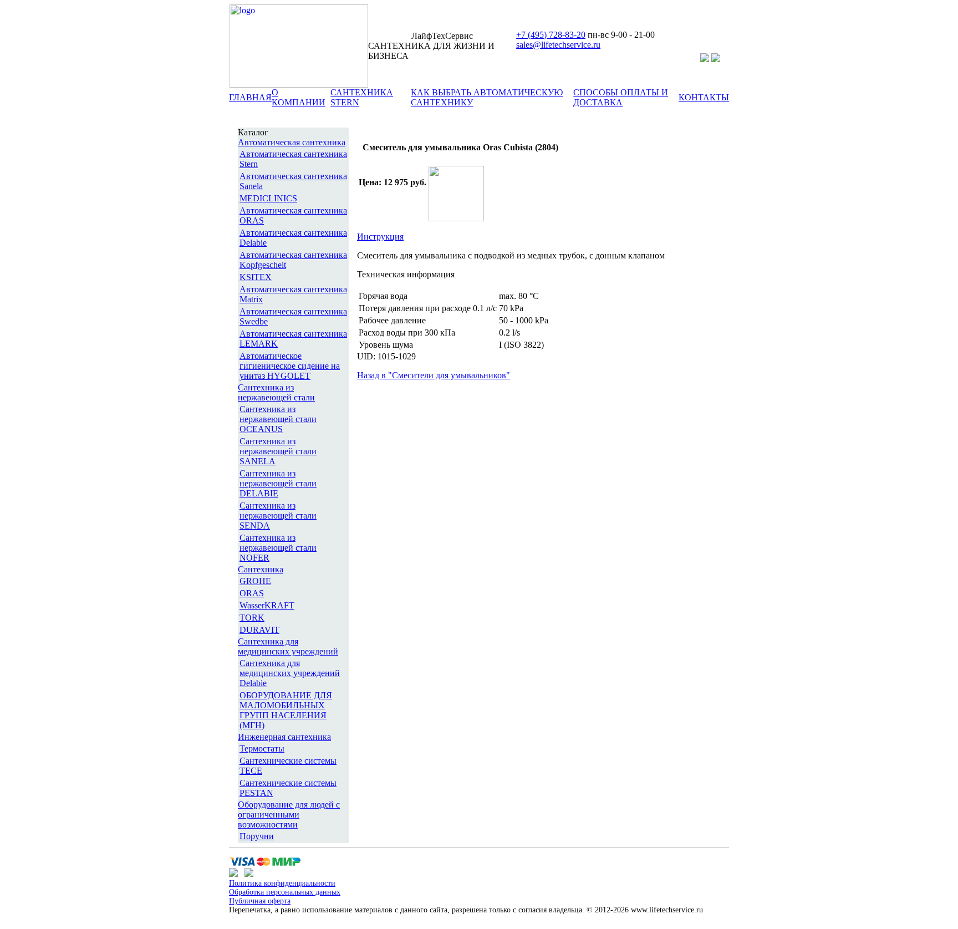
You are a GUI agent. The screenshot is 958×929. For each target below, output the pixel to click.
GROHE (255, 581)
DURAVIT (259, 629)
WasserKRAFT (267, 605)
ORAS (252, 593)
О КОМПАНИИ (298, 97)
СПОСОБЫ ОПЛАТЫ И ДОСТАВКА (620, 97)
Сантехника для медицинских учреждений (288, 646)
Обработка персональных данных (284, 892)
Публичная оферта (260, 901)
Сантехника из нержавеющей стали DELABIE (278, 483)
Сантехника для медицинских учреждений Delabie (290, 673)
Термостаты (262, 748)
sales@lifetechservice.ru (558, 44)
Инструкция (380, 236)
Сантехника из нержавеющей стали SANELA (278, 451)
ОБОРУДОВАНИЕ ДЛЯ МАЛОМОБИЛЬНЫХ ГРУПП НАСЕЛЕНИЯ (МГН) (286, 710)
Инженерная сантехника (284, 737)
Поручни (257, 836)
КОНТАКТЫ (704, 97)
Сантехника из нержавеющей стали (276, 392)
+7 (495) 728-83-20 (550, 34)
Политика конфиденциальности (282, 883)
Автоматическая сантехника (291, 142)
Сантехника (260, 569)
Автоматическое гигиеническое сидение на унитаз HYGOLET (290, 365)
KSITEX (256, 277)
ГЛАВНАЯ (250, 97)
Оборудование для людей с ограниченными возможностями (289, 814)
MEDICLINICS (268, 198)
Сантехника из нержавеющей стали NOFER (278, 547)
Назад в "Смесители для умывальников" (433, 375)
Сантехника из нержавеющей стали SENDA (278, 515)
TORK (252, 617)
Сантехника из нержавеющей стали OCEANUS (278, 419)
